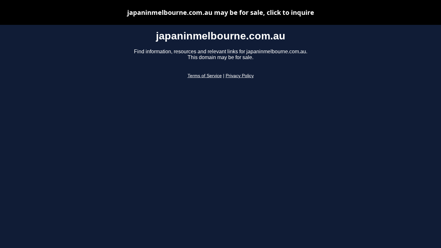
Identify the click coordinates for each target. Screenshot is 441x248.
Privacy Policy (240, 75)
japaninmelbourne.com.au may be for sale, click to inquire (220, 12)
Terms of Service (205, 75)
